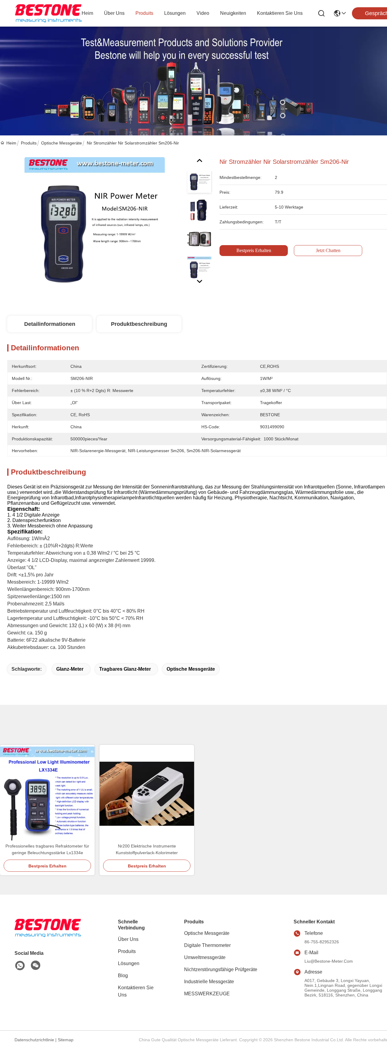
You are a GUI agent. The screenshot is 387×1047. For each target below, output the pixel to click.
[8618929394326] (20, 965)
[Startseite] (48, 935)
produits (144, 13)
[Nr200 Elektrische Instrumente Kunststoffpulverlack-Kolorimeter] (146, 794)
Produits (29, 143)
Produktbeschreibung (139, 324)
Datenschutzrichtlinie (34, 1039)
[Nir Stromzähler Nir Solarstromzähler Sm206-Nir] (94, 227)
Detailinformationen (49, 324)
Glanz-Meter (69, 669)
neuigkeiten (233, 13)
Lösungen (128, 963)
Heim (87, 13)
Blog (123, 975)
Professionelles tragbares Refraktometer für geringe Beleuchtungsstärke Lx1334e (47, 849)
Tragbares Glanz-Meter (125, 669)
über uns (114, 13)
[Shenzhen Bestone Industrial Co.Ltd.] (48, 13)
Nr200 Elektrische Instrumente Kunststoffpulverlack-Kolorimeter (147, 849)
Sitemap (65, 1039)
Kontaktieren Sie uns (136, 991)
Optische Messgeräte (61, 143)
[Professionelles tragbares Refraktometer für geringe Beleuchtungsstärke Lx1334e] (47, 794)
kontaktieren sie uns (280, 13)
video (203, 13)
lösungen (175, 13)
